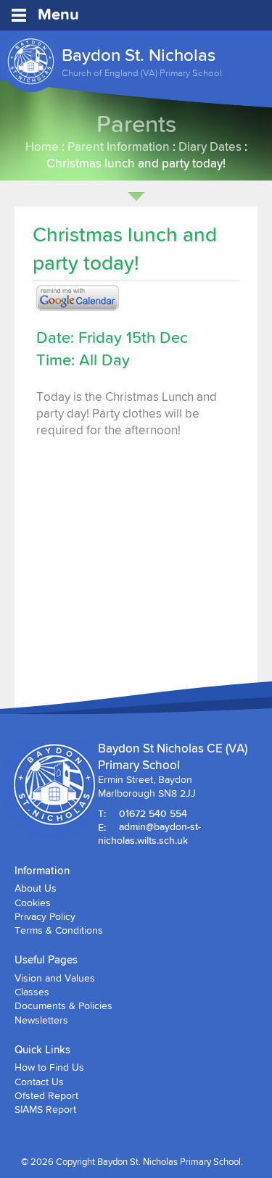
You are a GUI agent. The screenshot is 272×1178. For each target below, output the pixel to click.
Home (42, 146)
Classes (32, 991)
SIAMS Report (45, 1109)
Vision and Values (55, 978)
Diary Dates (210, 146)
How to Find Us (49, 1067)
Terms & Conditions (59, 930)
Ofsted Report (46, 1095)
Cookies (33, 902)
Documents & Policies (63, 1005)
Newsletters (41, 1020)
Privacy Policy (45, 916)
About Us (36, 888)
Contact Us (39, 1081)
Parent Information (118, 146)
